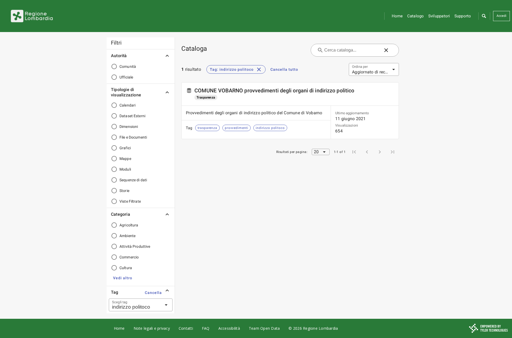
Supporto (462, 16)
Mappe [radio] (125, 158)
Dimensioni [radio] (128, 126)
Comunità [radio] (127, 66)
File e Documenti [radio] (133, 137)
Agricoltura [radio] (128, 225)
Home (397, 16)
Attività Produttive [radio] (134, 246)
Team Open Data (264, 328)
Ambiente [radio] (127, 236)
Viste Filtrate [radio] (130, 201)
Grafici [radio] (125, 148)
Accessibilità (229, 328)
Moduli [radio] (125, 169)
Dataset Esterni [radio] (132, 116)
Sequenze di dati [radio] (133, 180)
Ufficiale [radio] (126, 77)
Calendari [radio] (127, 105)
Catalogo (415, 16)
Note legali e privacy (152, 328)
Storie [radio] (124, 190)
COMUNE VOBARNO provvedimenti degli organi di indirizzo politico (274, 90)
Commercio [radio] (129, 257)
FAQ (206, 328)
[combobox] (134, 304)
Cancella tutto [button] (284, 69)
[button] (483, 16)
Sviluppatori (439, 16)
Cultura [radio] (125, 268)
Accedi (502, 16)
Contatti (186, 328)
